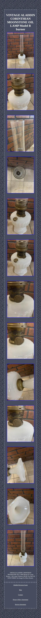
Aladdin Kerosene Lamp (20, 585)
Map (20, 590)
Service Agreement (20, 604)
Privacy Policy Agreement (20, 599)
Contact (20, 595)
